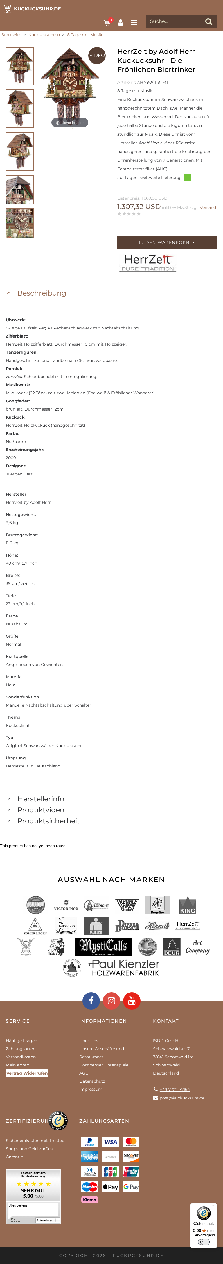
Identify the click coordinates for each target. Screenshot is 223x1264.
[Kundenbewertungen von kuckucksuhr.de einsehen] (33, 1198)
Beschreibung (41, 293)
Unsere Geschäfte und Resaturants (101, 1052)
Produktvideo (40, 810)
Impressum (90, 1089)
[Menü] (213, 1206)
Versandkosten (21, 1056)
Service (18, 1021)
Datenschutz (92, 1081)
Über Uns (88, 1040)
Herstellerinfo (40, 799)
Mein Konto (17, 1065)
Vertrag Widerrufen (27, 1073)
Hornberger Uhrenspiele (103, 1065)
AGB (84, 1073)
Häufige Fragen (21, 1040)
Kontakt (166, 1021)
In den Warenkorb (164, 242)
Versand (208, 207)
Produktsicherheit (48, 821)
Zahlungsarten (20, 1048)
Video (97, 55)
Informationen (103, 1021)
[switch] (204, 1242)
